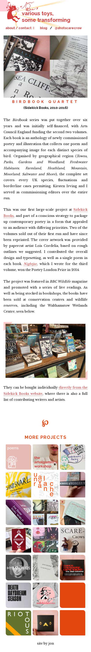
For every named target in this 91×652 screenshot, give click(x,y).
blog (43, 28)
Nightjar (30, 264)
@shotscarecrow (68, 28)
